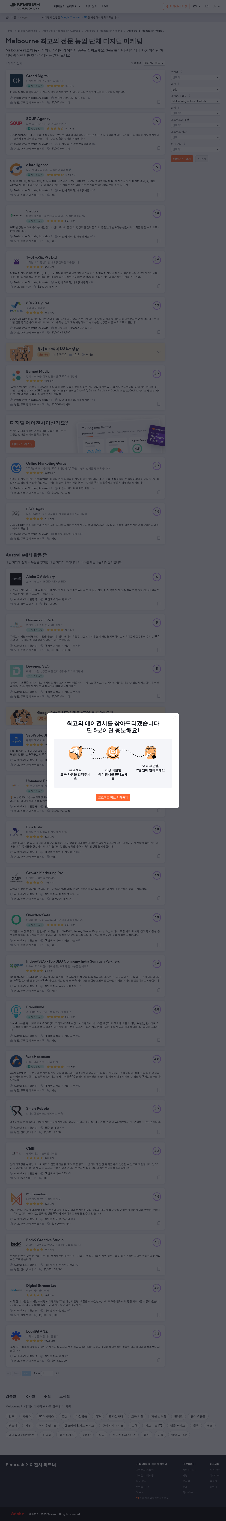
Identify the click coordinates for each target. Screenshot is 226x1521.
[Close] (175, 717)
